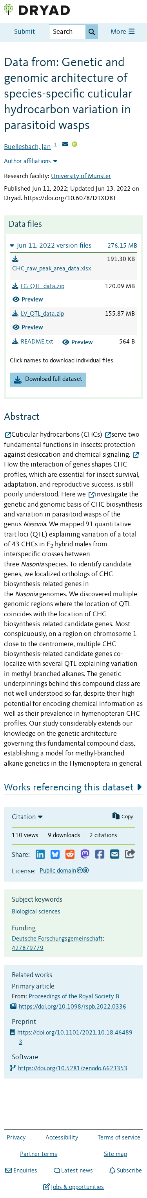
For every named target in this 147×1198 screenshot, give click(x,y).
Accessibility (61, 1138)
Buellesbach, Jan (27, 147)
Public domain (58, 871)
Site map (115, 1154)
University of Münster (81, 176)
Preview (32, 299)
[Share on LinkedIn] (40, 854)
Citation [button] (24, 817)
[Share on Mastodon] (84, 854)
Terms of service (119, 1138)
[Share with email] (114, 854)
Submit (24, 32)
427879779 (28, 948)
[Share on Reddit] (69, 854)
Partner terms (38, 1154)
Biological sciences (36, 912)
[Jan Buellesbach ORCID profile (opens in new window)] (74, 145)
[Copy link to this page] (130, 854)
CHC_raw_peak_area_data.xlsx (51, 269)
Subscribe (129, 1171)
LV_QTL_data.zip (42, 314)
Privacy (16, 1138)
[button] (73, 245)
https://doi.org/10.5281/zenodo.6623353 (73, 1069)
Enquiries (25, 1171)
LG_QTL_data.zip (42, 286)
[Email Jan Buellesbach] (65, 145)
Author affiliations (27, 161)
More (119, 32)
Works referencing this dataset (69, 788)
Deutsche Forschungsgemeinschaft (57, 939)
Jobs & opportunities (77, 1187)
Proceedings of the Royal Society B (74, 997)
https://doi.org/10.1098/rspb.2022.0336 (72, 1007)
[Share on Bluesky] (55, 854)
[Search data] (91, 31)
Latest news (77, 1171)
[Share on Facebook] (99, 854)
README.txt (37, 342)
